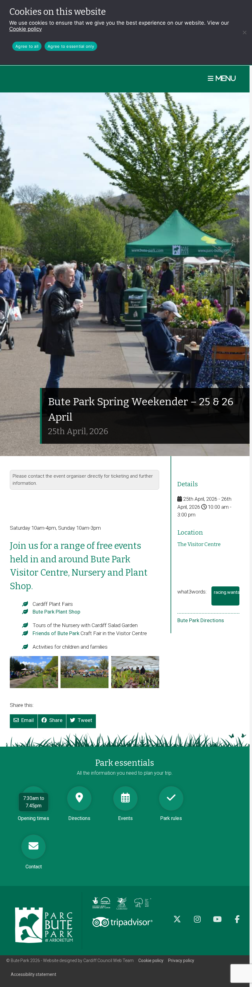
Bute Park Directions (200, 620)
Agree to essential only (71, 46)
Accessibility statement (33, 974)
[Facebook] (237, 922)
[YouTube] (217, 922)
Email (27, 720)
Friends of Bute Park (56, 633)
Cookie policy (25, 29)
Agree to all (26, 46)
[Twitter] (177, 922)
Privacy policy (181, 960)
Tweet (85, 720)
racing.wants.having (226, 597)
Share (55, 720)
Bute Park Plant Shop (56, 612)
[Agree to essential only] (244, 32)
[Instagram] (197, 922)
